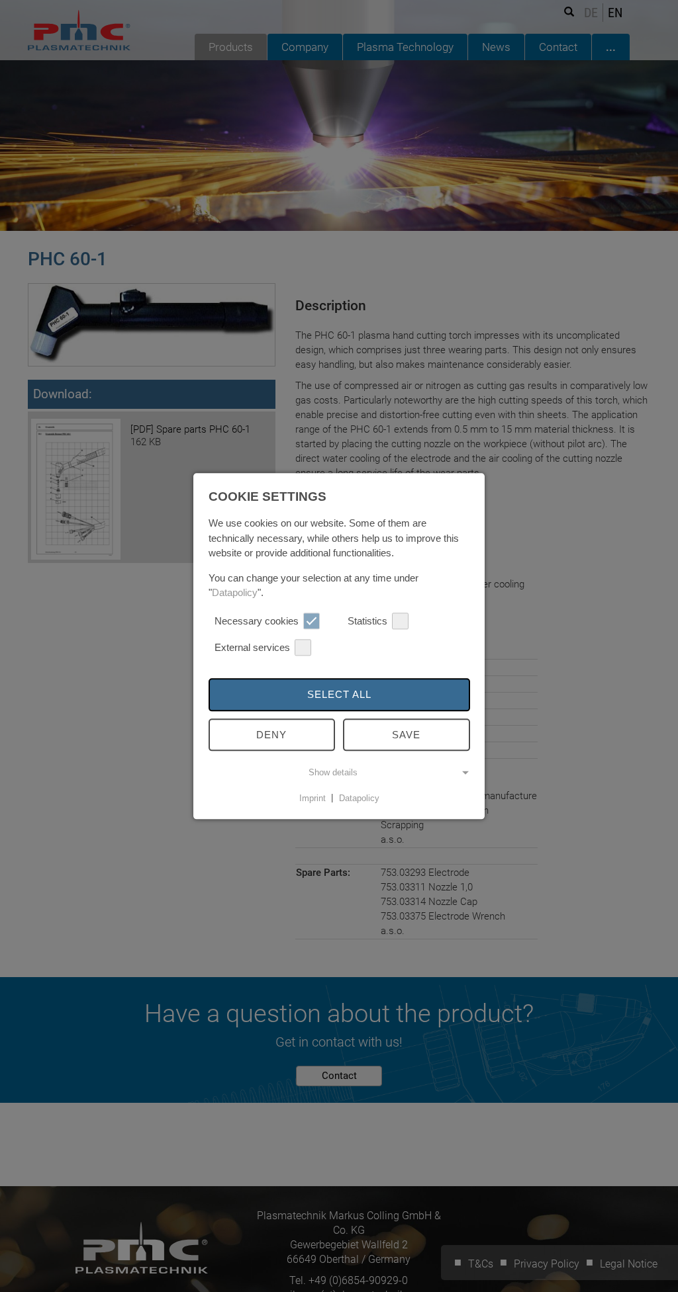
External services (252, 647)
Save (406, 734)
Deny (271, 734)
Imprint (312, 798)
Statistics (367, 620)
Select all (339, 694)
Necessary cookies (257, 620)
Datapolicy (235, 592)
